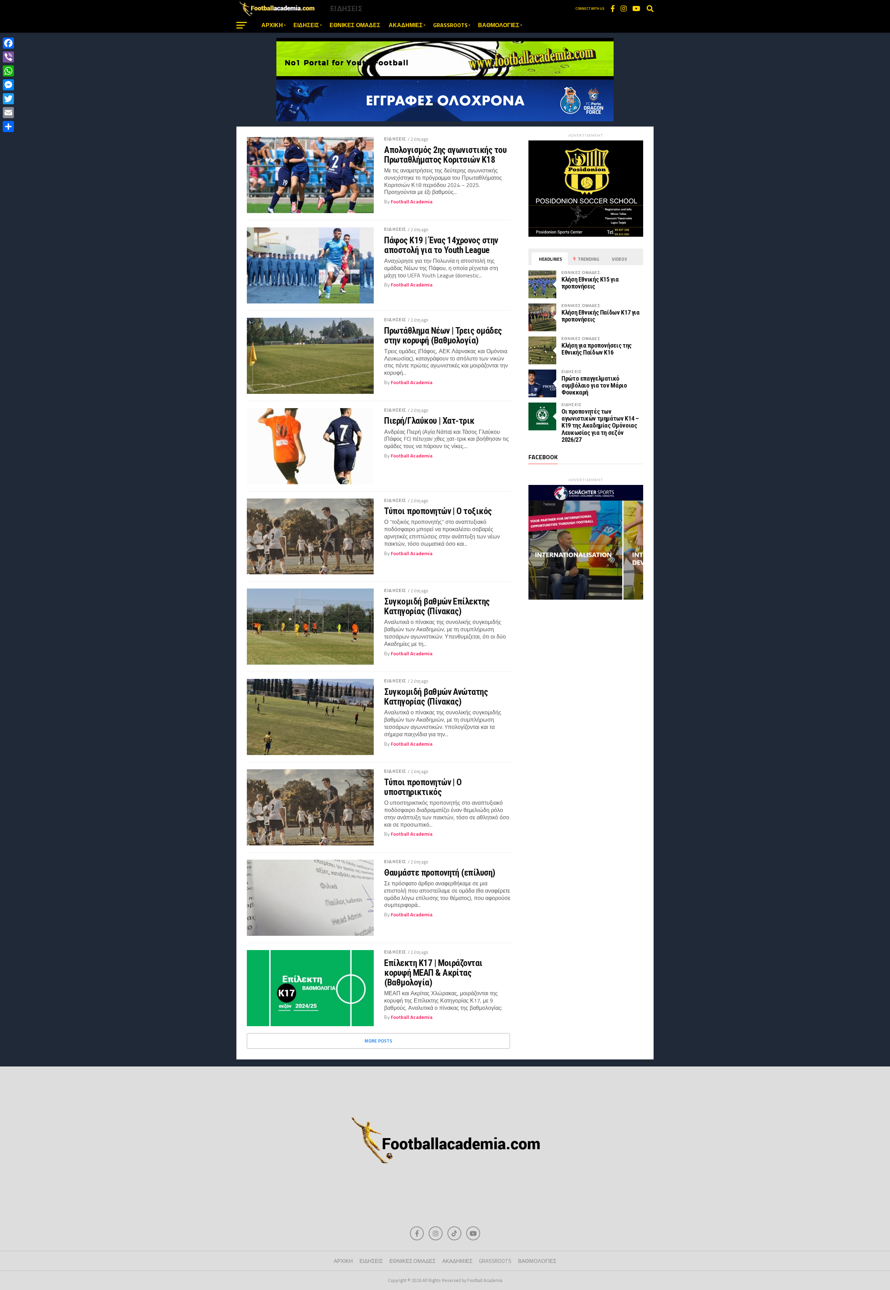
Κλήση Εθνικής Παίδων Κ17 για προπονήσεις (600, 316)
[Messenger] (8, 85)
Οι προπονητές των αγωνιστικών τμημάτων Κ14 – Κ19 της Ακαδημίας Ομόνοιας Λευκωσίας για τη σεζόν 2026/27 (600, 425)
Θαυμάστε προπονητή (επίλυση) (439, 872)
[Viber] (8, 57)
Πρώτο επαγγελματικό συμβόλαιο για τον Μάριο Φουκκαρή (594, 385)
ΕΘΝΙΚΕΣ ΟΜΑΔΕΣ (355, 25)
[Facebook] (8, 43)
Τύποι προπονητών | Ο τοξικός (438, 511)
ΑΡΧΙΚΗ (272, 25)
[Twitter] (8, 99)
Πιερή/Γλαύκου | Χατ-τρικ (429, 420)
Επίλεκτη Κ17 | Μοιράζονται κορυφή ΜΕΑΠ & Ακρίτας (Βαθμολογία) (433, 972)
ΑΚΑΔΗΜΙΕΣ (406, 25)
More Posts (378, 1040)
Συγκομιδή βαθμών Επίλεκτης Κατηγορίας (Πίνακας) (437, 606)
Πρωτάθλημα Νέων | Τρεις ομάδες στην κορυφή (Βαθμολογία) (443, 335)
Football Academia (411, 201)
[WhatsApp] (8, 71)
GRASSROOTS (450, 25)
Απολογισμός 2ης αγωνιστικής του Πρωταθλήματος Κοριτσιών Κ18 (445, 154)
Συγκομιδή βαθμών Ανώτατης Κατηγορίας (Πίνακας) (436, 696)
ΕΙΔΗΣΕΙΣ (306, 25)
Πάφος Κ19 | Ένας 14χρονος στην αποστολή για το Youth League (441, 245)
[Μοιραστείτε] (8, 126)
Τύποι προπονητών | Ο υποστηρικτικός (423, 787)
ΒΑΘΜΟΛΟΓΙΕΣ (498, 25)
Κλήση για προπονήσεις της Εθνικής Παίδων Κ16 (596, 349)
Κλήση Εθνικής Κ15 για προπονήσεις (589, 283)
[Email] (8, 113)
